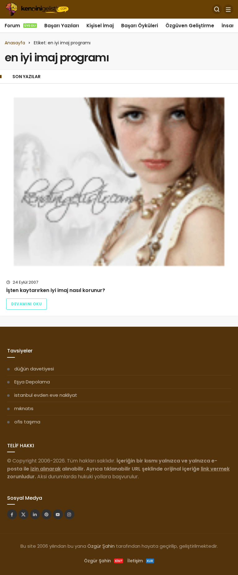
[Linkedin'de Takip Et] (35, 514)
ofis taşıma (27, 421)
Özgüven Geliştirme (189, 25)
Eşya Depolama (32, 381)
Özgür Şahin (101, 546)
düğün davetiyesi (34, 368)
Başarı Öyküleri (139, 25)
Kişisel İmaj (100, 25)
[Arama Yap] (217, 9)
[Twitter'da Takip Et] (24, 514)
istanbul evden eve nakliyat (45, 395)
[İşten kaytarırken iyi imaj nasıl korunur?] (119, 181)
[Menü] (228, 9)
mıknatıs (23, 408)
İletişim (140, 561)
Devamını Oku (26, 304)
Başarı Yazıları (61, 25)
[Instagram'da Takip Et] (69, 514)
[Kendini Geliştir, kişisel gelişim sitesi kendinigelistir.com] (37, 9)
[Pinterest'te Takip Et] (46, 514)
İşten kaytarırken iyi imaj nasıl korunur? (55, 290)
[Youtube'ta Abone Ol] (58, 514)
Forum (20, 25)
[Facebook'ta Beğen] (12, 514)
